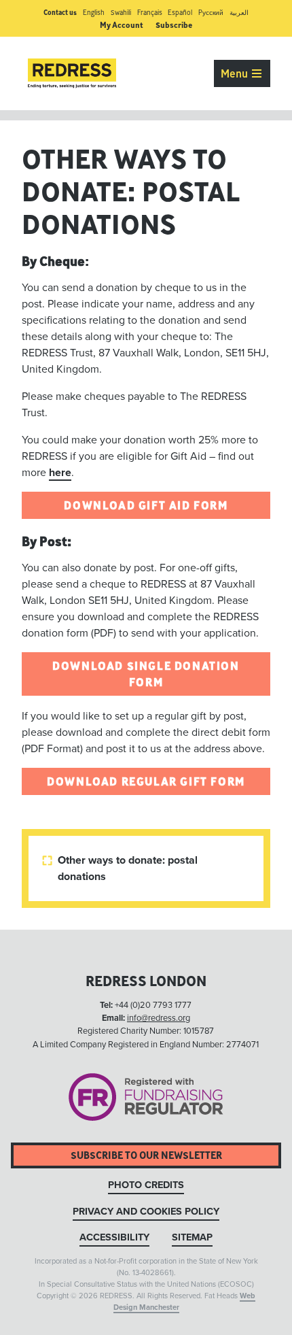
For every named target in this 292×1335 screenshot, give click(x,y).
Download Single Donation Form (145, 674)
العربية (239, 12)
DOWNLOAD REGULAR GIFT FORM (146, 781)
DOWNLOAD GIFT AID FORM (145, 505)
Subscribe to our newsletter (146, 1155)
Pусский (210, 12)
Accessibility (114, 1237)
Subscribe (174, 25)
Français (149, 12)
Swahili (121, 12)
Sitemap (192, 1237)
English (94, 12)
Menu (236, 73)
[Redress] (72, 73)
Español (180, 12)
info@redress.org (158, 1018)
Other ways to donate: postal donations (121, 868)
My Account (121, 25)
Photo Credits (146, 1185)
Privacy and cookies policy (146, 1211)
